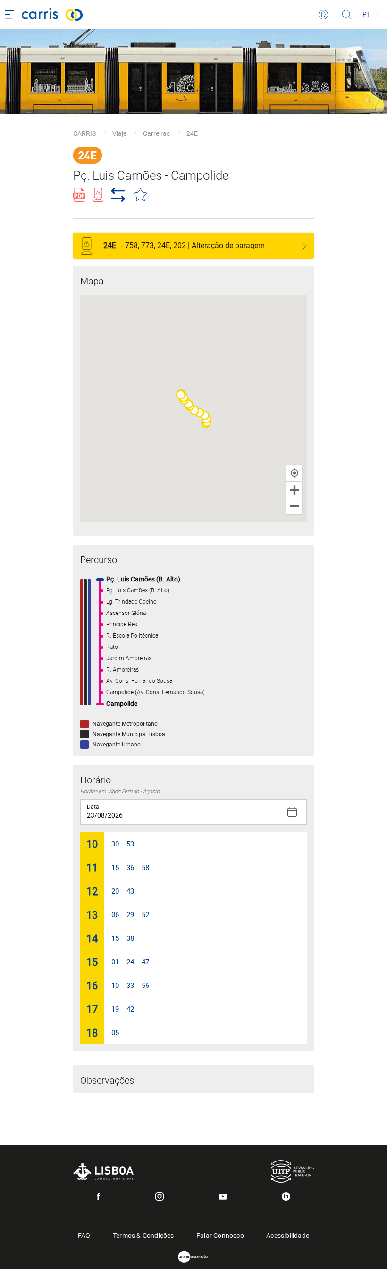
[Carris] (170, 14)
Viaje (119, 133)
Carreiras (156, 133)
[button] (180, 394)
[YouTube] (223, 1197)
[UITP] (292, 1171)
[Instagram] (159, 1196)
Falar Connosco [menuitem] (220, 1235)
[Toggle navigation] (11, 14)
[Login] (323, 14)
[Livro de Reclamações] (193, 1257)
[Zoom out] (294, 506)
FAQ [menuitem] (84, 1235)
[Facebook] (98, 1196)
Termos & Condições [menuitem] (143, 1235)
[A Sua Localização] (294, 473)
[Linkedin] (286, 1196)
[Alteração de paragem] (304, 246)
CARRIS (84, 133)
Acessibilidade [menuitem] (287, 1235)
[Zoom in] (294, 490)
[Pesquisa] (347, 14)
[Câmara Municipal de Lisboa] (103, 1171)
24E (192, 133)
